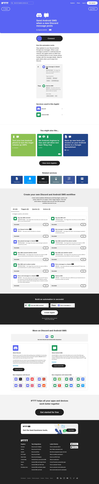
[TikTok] (74, 478)
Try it (46, 224)
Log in (84, 3)
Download (54, 362)
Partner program (35, 478)
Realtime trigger (22, 219)
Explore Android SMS (58, 365)
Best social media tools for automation (58, 469)
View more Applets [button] (49, 163)
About (51, 478)
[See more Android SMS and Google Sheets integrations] (68, 379)
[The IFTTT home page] (4, 3)
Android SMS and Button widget (38, 467)
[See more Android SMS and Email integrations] (68, 385)
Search (22, 462)
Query (20, 231)
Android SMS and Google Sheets (39, 462)
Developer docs (24, 467)
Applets (22, 451)
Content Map (23, 459)
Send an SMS (49, 85)
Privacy (47, 478)
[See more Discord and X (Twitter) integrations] (18, 379)
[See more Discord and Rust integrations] (41, 379)
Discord (40, 356)
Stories (22, 449)
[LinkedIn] (61, 478)
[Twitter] (71, 478)
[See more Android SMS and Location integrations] (80, 385)
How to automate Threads (55, 464)
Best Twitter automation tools (56, 449)
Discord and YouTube (36, 449)
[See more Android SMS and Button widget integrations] (57, 385)
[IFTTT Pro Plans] (50, 30)
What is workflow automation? (56, 454)
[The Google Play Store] (74, 447)
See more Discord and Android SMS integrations (49, 339)
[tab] (15, 209)
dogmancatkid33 (42, 30)
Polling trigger (59, 231)
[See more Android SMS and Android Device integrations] (57, 379)
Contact (42, 478)
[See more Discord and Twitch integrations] (18, 385)
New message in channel (53, 66)
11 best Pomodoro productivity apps (58, 462)
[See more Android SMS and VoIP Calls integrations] (80, 379)
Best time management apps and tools (58, 451)
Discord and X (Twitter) (36, 446)
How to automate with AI (55, 446)
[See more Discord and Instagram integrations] (30, 385)
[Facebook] (58, 478)
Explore (72, 3)
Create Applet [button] (49, 312)
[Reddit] (77, 478)
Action (58, 266)
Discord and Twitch (36, 454)
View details (16, 224)
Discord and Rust (35, 451)
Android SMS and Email (37, 469)
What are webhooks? (54, 459)
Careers (29, 478)
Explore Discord (18, 369)
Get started (92, 3)
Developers (23, 478)
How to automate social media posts (58, 467)
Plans (78, 3)
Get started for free (49, 412)
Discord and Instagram (36, 457)
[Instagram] (64, 478)
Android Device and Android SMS (39, 459)
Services (23, 446)
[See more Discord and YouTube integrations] (30, 379)
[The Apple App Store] (74, 444)
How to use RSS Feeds (55, 457)
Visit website (15, 365)
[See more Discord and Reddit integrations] (41, 385)
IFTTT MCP (23, 454)
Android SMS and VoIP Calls (38, 464)
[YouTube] (67, 478)
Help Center (23, 457)
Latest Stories (54, 444)
